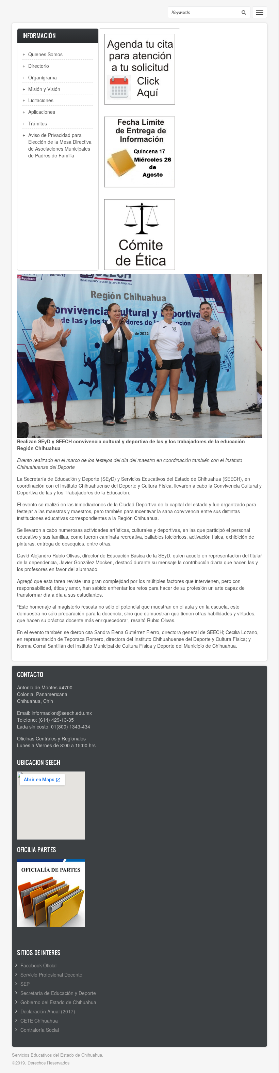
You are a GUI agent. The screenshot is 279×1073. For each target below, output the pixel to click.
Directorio (38, 65)
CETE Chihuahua (39, 1020)
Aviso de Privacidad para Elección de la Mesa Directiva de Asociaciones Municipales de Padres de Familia (60, 145)
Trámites (37, 123)
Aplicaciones (41, 111)
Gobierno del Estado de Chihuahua (58, 1002)
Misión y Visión (44, 89)
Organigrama (42, 77)
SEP (25, 983)
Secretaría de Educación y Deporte (58, 993)
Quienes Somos (45, 54)
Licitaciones (40, 100)
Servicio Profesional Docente (51, 974)
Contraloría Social (39, 1029)
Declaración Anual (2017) (47, 1011)
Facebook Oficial (38, 965)
